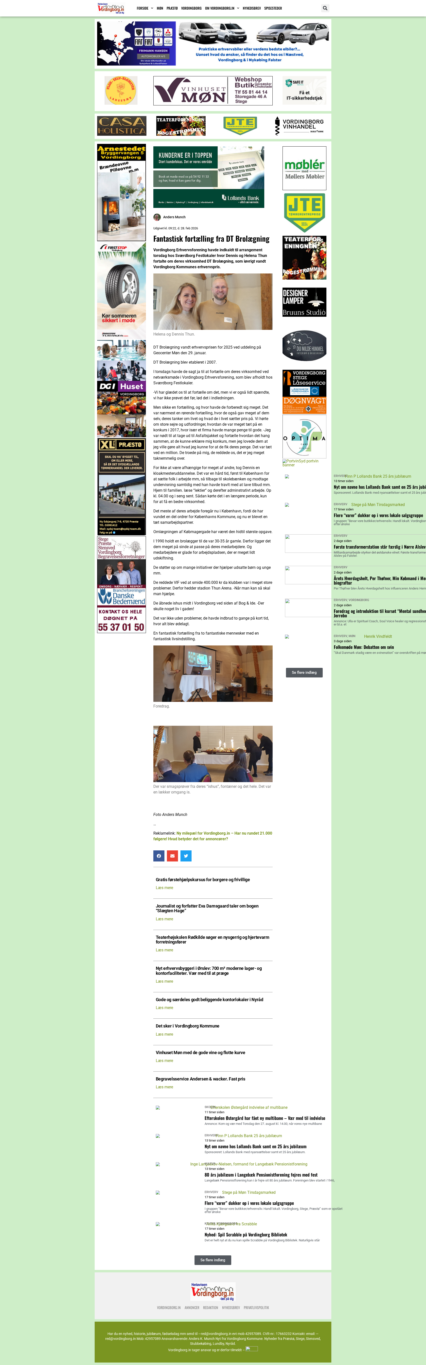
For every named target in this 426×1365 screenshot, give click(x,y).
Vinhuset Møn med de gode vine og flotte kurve (200, 1052)
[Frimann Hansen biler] (213, 64)
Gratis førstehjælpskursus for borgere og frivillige (203, 879)
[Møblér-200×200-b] (305, 188)
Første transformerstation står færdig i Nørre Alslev (380, 546)
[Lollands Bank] (208, 206)
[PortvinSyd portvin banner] (305, 465)
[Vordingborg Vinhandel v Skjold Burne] (299, 134)
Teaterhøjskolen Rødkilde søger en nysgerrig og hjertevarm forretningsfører (212, 939)
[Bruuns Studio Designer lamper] (305, 323)
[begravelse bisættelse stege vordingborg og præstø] (121, 631)
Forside (142, 8)
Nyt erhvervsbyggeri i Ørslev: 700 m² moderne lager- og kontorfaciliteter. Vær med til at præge (209, 971)
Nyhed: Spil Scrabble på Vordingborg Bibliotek (246, 1234)
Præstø (172, 8)
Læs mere (164, 887)
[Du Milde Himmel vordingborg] (305, 367)
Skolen (210, 1107)
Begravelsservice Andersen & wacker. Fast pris (200, 1079)
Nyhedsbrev (252, 8)
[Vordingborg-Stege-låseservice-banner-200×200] (305, 412)
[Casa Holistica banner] (121, 134)
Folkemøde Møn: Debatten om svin (364, 647)
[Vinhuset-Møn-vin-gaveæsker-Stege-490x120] (212, 104)
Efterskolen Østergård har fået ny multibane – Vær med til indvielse (265, 1118)
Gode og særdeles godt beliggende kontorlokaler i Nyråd (209, 999)
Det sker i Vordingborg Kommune (187, 1026)
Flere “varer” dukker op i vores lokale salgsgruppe (249, 1203)
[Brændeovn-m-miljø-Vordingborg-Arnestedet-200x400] (121, 239)
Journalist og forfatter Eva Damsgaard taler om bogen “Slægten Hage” (207, 908)
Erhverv (211, 1135)
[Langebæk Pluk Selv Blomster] (121, 103)
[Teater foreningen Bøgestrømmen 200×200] (305, 278)
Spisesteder (273, 8)
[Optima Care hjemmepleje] (305, 457)
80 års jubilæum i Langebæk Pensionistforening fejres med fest (261, 1174)
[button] (325, 8)
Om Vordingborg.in (219, 8)
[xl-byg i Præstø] (121, 534)
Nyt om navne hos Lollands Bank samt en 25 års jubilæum (255, 1146)
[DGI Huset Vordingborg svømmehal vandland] (121, 436)
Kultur (210, 1163)
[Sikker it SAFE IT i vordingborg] (304, 103)
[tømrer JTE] (305, 233)
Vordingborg (191, 8)
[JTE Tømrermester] (240, 134)
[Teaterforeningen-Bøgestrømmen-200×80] (181, 134)
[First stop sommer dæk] (121, 338)
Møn (160, 8)
